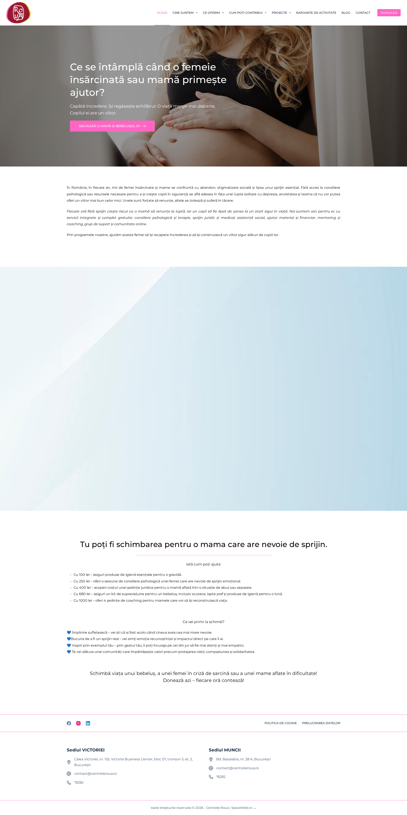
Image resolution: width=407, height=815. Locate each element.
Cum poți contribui (245, 13)
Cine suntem (183, 13)
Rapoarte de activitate (316, 13)
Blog (345, 13)
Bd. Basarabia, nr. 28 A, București (243, 759)
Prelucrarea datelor (321, 723)
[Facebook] (69, 723)
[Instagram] (78, 723)
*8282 (79, 782)
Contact (363, 13)
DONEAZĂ (389, 12)
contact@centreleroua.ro (95, 774)
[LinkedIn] (88, 723)
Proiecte (279, 13)
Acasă (162, 13)
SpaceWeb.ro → (243, 808)
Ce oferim (211, 13)
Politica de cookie (281, 723)
